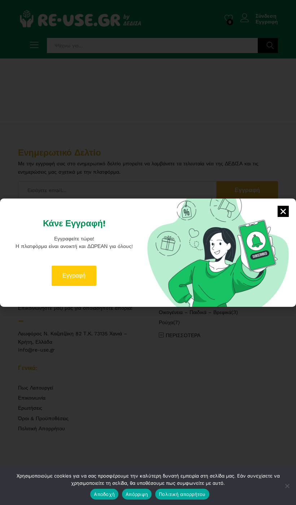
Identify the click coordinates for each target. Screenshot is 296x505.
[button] (283, 211)
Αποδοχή (104, 494)
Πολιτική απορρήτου (182, 494)
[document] (148, 252)
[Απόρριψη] (287, 485)
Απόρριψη (137, 494)
